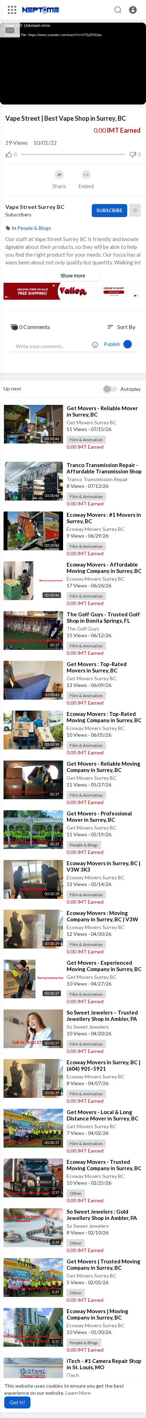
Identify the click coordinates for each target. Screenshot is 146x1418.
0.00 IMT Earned (85, 447)
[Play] (9, 95)
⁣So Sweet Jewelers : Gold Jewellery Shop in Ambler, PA (102, 1214)
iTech (73, 1375)
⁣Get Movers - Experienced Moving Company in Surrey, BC (104, 965)
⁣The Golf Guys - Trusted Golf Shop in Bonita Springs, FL (103, 617)
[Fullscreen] (136, 95)
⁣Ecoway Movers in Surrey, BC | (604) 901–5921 (103, 1065)
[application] (73, 63)
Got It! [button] (17, 1402)
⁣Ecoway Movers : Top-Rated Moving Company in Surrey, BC (104, 717)
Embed (86, 186)
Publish (113, 344)
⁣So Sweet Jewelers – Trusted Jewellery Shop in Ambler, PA (102, 1015)
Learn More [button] (78, 1393)
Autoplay (130, 389)
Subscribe (109, 210)
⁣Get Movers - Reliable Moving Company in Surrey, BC (103, 766)
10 (112, 95)
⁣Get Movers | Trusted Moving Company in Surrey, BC (103, 1264)
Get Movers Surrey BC (92, 422)
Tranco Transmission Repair (97, 479)
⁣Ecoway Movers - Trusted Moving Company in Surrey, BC (104, 1165)
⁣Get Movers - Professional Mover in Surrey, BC (99, 816)
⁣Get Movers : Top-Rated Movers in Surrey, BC (97, 667)
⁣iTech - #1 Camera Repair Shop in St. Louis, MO (104, 1364)
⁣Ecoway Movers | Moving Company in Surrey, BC (97, 1314)
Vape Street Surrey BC (34, 206)
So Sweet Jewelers (88, 1027)
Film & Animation (86, 439)
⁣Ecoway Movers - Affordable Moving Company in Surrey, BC (104, 567)
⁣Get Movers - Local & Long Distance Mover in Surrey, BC (102, 1115)
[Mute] (124, 95)
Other (76, 1193)
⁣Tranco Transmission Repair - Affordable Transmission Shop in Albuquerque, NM (104, 471)
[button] (133, 10)
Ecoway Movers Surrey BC (96, 529)
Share (59, 186)
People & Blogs (34, 228)
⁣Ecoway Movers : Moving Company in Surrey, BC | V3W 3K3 (102, 919)
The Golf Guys (83, 629)
